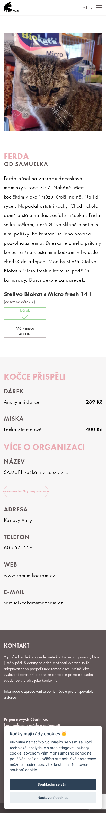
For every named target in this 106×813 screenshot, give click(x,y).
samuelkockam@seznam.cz (33, 602)
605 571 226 (18, 547)
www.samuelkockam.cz (29, 575)
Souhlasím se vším (53, 784)
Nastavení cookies (53, 798)
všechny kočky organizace (26, 491)
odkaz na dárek (18, 301)
